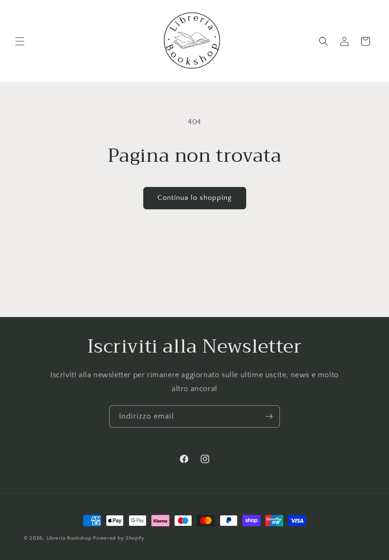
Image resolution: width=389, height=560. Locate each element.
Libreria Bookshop (69, 538)
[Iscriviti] (269, 416)
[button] (19, 41)
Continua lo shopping (194, 198)
